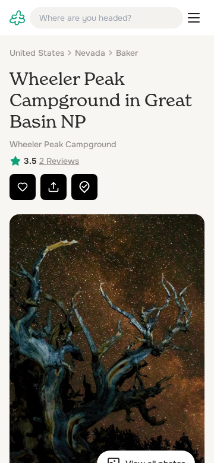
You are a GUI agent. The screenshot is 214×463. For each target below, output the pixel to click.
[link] (17, 18)
